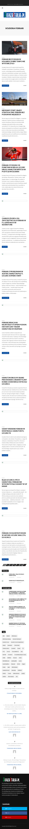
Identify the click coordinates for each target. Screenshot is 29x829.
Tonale (9, 673)
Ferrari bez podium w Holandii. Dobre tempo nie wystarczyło (13, 61)
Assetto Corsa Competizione (17, 642)
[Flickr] (19, 8)
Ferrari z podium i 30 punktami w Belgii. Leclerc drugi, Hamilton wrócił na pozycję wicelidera (14, 168)
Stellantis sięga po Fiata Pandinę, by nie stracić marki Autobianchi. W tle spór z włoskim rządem (17, 693)
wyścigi (23, 673)
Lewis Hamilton (6, 664)
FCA (4, 651)
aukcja (4, 645)
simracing (14, 670)
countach (13, 648)
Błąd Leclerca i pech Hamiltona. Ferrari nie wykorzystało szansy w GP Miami (14, 483)
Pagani (23, 664)
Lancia (20, 660)
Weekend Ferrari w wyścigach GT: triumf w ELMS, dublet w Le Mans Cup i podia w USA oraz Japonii (17, 616)
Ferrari (8, 651)
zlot (17, 676)
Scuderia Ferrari (6, 670)
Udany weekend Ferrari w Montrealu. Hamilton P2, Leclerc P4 (13, 431)
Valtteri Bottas (16, 673)
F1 (23, 648)
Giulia (4, 657)
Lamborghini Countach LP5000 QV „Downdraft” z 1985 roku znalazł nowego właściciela (17, 593)
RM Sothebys (14, 667)
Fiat (21, 651)
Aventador (10, 645)
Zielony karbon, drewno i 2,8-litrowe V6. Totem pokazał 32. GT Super (17, 608)
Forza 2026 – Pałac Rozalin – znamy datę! (16, 575)
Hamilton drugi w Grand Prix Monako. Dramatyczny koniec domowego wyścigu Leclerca (14, 381)
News (3, 57)
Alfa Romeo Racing (7, 639)
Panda (4, 667)
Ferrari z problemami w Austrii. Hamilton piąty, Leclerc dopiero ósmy (12, 274)
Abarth (8, 635)
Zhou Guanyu (11, 676)
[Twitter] (24, 8)
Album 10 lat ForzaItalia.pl (16, 580)
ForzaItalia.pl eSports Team (20, 654)
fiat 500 (4, 654)
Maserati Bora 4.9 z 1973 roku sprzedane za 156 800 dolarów (17, 624)
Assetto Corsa (6, 642)
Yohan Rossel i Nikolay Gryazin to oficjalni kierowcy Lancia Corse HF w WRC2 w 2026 (17, 748)
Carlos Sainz (16, 645)
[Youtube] (27, 8)
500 (3, 635)
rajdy (9, 667)
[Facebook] (17, 8)
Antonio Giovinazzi (17, 639)
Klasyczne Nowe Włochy (14, 731)
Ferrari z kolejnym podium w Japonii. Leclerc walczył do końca (14, 535)
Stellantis (20, 670)
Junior (20, 657)
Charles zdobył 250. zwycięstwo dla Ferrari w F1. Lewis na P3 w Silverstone (14, 221)
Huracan (15, 657)
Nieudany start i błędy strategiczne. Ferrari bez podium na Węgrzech (13, 112)
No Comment (19, 577)
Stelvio (4, 673)
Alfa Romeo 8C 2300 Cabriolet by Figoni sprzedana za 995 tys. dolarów (18, 600)
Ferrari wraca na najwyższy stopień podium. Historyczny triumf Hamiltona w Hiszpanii (14, 326)
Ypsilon (4, 676)
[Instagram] (22, 8)
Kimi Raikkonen (6, 660)
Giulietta (9, 657)
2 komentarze (19, 582)
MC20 (18, 664)
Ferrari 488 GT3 (15, 651)
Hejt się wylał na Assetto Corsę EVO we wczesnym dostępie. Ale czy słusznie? (17, 713)
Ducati (19, 648)
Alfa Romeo (14, 635)
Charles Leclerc (6, 648)
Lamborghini (14, 660)
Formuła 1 (10, 654)
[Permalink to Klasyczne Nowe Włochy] (14, 735)
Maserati (13, 664)
